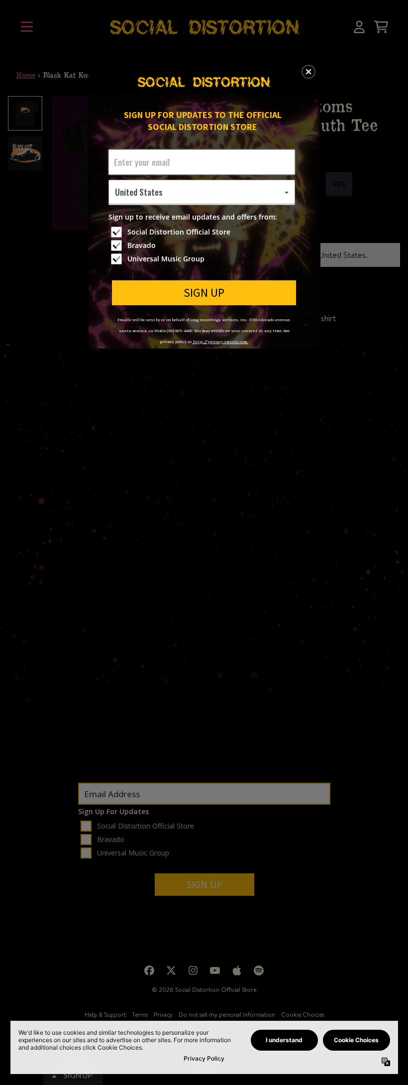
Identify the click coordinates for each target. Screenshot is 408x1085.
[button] (308, 72)
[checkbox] (203, 232)
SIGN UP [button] (204, 292)
